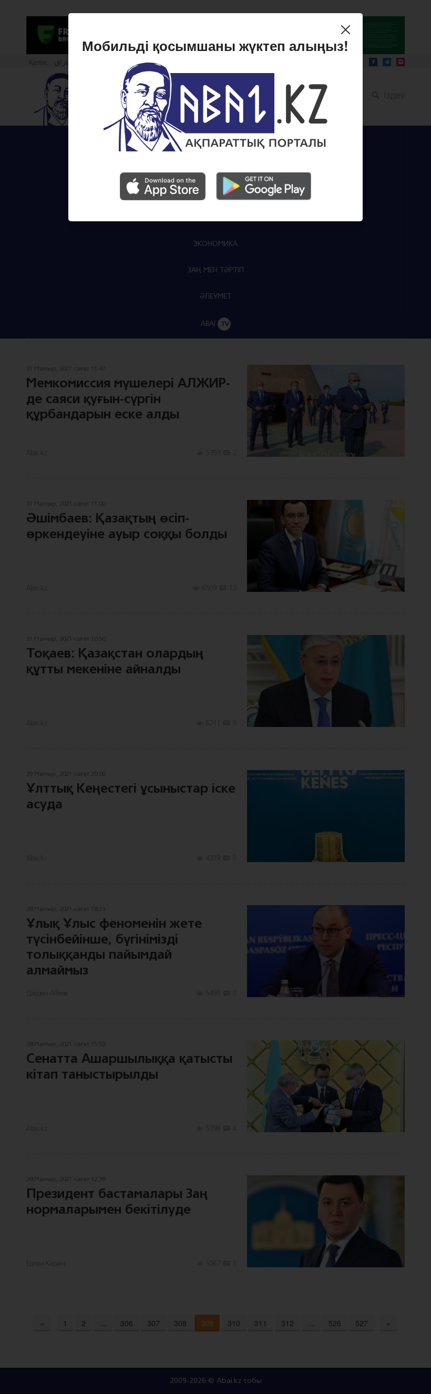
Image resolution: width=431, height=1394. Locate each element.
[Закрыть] (348, 31)
